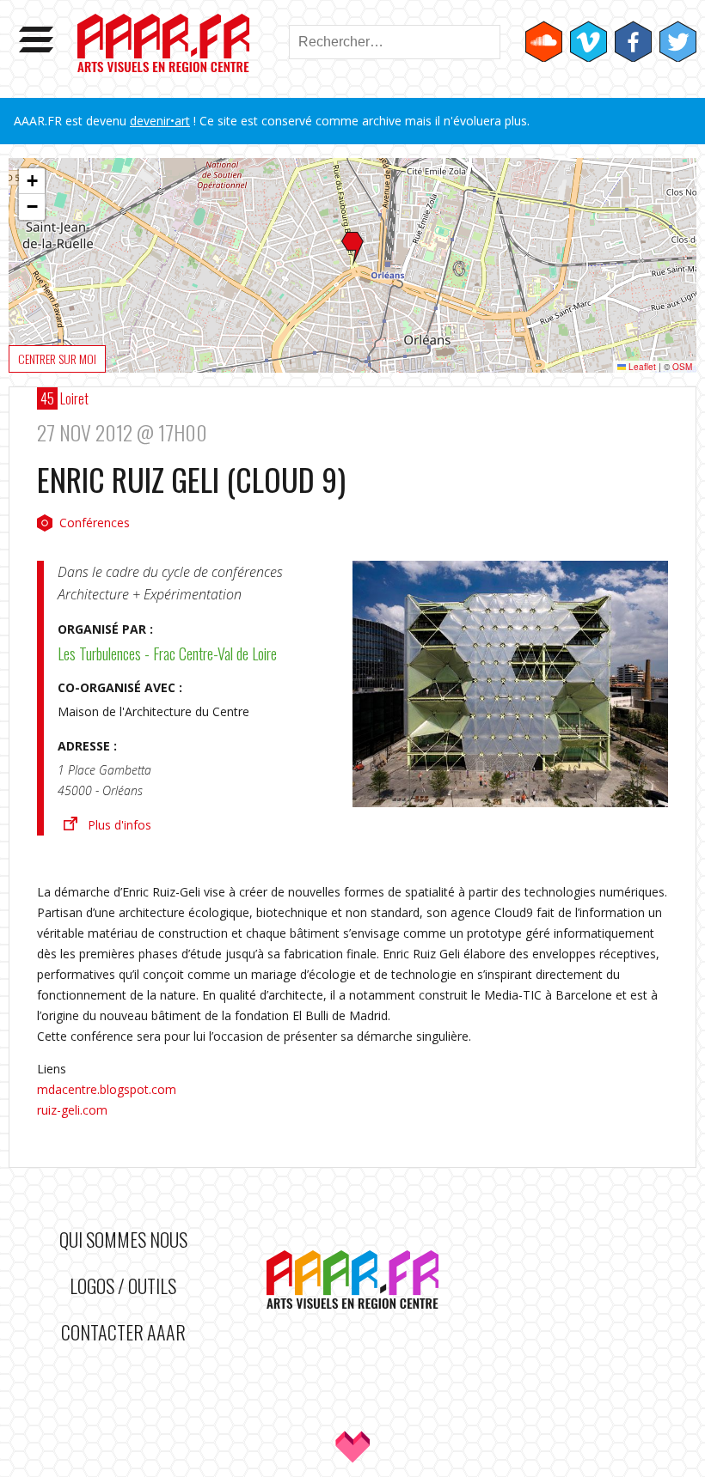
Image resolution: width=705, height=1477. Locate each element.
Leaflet (641, 367)
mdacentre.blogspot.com (106, 1089)
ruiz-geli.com (72, 1110)
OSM (682, 367)
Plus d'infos (119, 825)
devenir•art (160, 120)
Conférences (94, 522)
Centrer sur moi (57, 358)
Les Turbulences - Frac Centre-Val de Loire (167, 653)
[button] (352, 249)
